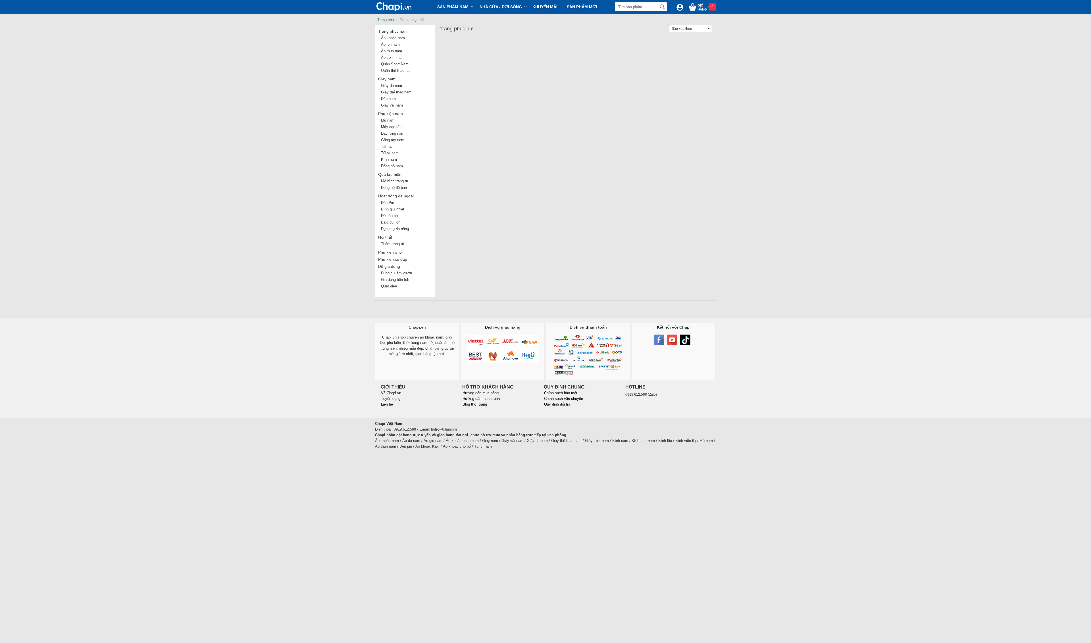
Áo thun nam (391, 51)
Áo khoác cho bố (457, 446)
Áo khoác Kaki (427, 446)
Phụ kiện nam (390, 113)
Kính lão (665, 441)
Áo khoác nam (393, 38)
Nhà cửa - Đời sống (501, 7)
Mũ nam (387, 120)
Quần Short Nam (395, 64)
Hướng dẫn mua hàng (481, 393)
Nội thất (385, 237)
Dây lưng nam (392, 133)
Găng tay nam (392, 140)
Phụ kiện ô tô (390, 252)
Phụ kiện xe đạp (392, 259)
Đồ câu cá (389, 216)
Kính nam (389, 159)
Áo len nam (390, 44)
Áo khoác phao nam (462, 441)
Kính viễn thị (685, 441)
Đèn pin (405, 446)
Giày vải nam (392, 105)
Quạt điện (389, 286)
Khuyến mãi (544, 7)
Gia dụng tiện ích (395, 279)
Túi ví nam (390, 153)
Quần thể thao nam (397, 70)
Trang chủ (385, 20)
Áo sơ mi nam (393, 57)
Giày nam (386, 79)
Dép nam (388, 99)
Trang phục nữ (412, 20)
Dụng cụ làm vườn (396, 273)
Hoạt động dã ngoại (396, 196)
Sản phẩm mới (582, 7)
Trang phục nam (393, 31)
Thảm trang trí (392, 244)
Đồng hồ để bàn (394, 187)
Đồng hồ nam (392, 166)
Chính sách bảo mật (560, 393)
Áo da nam (411, 441)
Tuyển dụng (390, 398)
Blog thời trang (475, 404)
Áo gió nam (433, 441)
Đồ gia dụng (389, 266)
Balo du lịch (390, 222)
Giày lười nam (597, 441)
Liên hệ (387, 404)
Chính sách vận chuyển (563, 398)
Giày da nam (391, 85)
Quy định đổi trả (557, 404)
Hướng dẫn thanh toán (481, 398)
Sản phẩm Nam (453, 7)
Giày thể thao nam (396, 92)
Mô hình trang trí (394, 181)
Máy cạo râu (391, 127)
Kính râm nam (643, 441)
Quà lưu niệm (390, 174)
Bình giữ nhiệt (392, 209)
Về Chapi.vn (391, 393)
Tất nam (388, 146)
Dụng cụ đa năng (395, 229)
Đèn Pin (387, 203)
